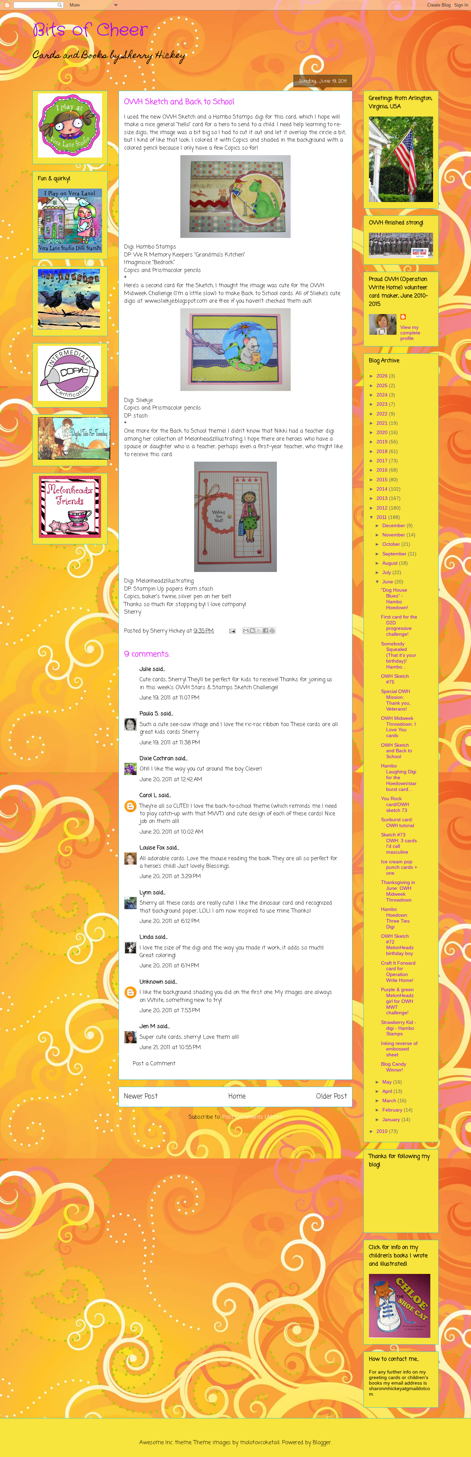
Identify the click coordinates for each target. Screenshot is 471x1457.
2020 (383, 432)
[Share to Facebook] (265, 630)
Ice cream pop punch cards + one (399, 867)
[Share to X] (258, 630)
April (387, 1091)
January (391, 1119)
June (388, 581)
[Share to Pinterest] (272, 630)
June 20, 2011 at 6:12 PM (170, 921)
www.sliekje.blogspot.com (175, 301)
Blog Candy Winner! (393, 1067)
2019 (383, 441)
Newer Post (141, 1097)
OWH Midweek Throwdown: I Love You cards (398, 726)
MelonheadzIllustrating (213, 439)
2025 (383, 385)
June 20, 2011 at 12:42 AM (171, 780)
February (393, 1110)
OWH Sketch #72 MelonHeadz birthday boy (397, 944)
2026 (383, 376)
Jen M (148, 1027)
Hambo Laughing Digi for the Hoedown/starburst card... (399, 777)
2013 (383, 498)
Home (237, 1097)
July (387, 572)
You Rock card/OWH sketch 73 (395, 804)
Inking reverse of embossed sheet (399, 1049)
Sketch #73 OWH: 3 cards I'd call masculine (399, 843)
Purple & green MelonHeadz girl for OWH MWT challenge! (397, 1001)
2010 (383, 1131)
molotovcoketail (260, 1443)
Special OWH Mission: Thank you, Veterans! (396, 700)
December (394, 525)
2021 (383, 423)
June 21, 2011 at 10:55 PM (170, 1048)
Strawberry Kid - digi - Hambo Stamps (398, 1028)
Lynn (145, 893)
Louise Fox (152, 848)
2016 (383, 470)
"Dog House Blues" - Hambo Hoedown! (394, 598)
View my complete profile (410, 332)
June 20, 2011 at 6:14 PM (169, 966)
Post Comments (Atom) (252, 1117)
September (395, 553)
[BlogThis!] (252, 630)
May (387, 1082)
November (394, 534)
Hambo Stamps (233, 117)
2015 (383, 479)
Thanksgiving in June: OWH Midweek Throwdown (398, 891)
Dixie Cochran (156, 759)
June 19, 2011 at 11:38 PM (170, 743)
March (390, 1100)
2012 (383, 508)
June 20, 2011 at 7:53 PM (170, 1011)
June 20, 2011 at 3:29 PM (170, 877)
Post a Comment (154, 1064)
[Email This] (245, 630)
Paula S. (149, 714)
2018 (383, 451)
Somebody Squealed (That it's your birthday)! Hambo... (398, 655)
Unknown (151, 982)
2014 (383, 489)
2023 (383, 404)
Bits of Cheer (90, 30)
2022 (383, 413)
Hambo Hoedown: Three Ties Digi (395, 917)
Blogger (322, 1443)
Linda (146, 937)
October (391, 544)
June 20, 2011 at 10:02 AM (171, 832)
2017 (383, 460)
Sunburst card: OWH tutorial (397, 822)
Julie (145, 669)
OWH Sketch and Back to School (396, 751)
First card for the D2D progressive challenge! (399, 625)
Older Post (331, 1097)
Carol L (148, 796)
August (390, 563)
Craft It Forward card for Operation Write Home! (398, 971)
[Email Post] (232, 631)
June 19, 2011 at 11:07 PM (170, 698)
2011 (382, 517)
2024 (383, 395)
